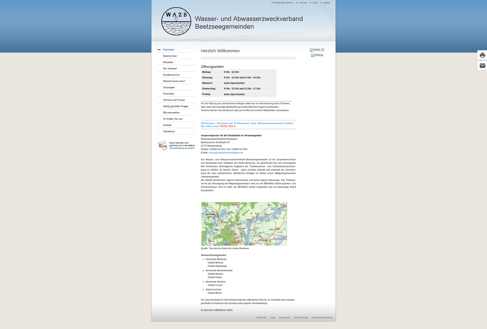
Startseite (168, 49)
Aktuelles (168, 62)
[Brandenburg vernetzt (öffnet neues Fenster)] (176, 150)
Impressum (284, 317)
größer (327, 2)
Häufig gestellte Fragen (176, 106)
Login (273, 317)
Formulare (168, 93)
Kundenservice (171, 74)
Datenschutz (170, 56)
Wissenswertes (171, 112)
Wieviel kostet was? (174, 81)
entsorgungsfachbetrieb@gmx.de (226, 152)
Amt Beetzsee (301, 317)
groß (315, 2)
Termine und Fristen (174, 100)
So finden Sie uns (173, 118)
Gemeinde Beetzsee (322, 317)
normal (303, 2)
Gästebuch (169, 131)
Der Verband (170, 68)
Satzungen (169, 87)
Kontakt (167, 125)
